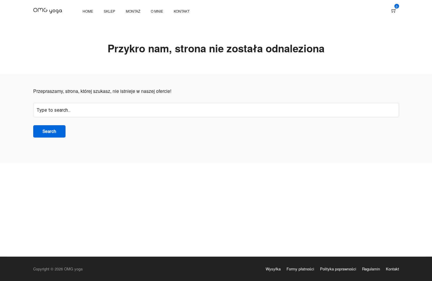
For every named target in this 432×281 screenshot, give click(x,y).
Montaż (133, 11)
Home (88, 11)
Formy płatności (300, 269)
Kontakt (182, 11)
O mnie (157, 11)
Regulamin (371, 269)
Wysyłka (273, 269)
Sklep (109, 11)
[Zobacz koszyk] (393, 10)
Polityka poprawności (338, 269)
